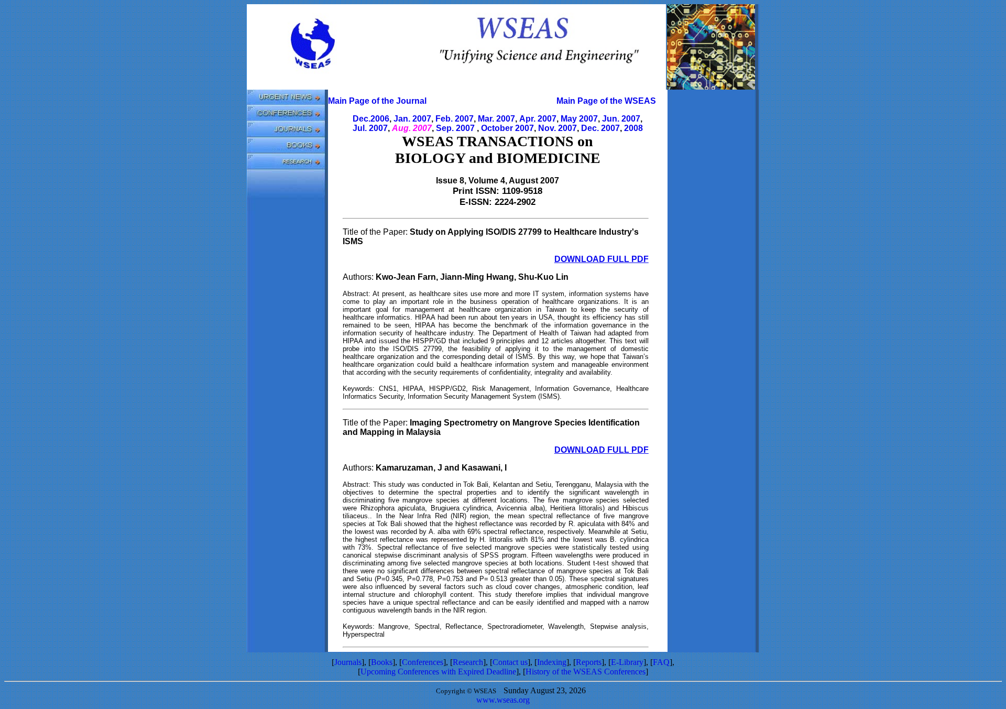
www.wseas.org (503, 699)
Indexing (551, 662)
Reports (589, 662)
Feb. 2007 (454, 118)
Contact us (510, 662)
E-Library (627, 662)
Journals (348, 662)
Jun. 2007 (621, 118)
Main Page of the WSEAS (606, 100)
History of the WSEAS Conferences (586, 671)
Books (381, 662)
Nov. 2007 (557, 128)
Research (468, 662)
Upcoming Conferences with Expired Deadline (438, 671)
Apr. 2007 (537, 118)
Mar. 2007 (496, 118)
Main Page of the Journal (377, 100)
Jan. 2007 (412, 118)
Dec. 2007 (600, 128)
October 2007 (507, 128)
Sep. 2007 (455, 128)
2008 (633, 128)
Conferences (422, 662)
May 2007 (579, 118)
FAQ (661, 662)
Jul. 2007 (370, 128)
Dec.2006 (371, 118)
